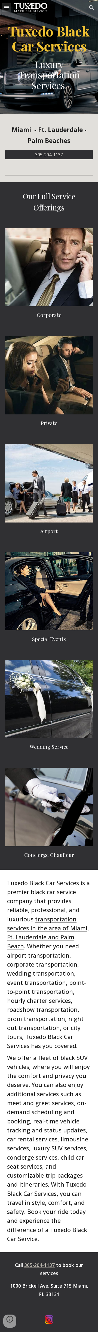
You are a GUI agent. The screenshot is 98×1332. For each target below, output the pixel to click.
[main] (49, 57)
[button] (6, 7)
